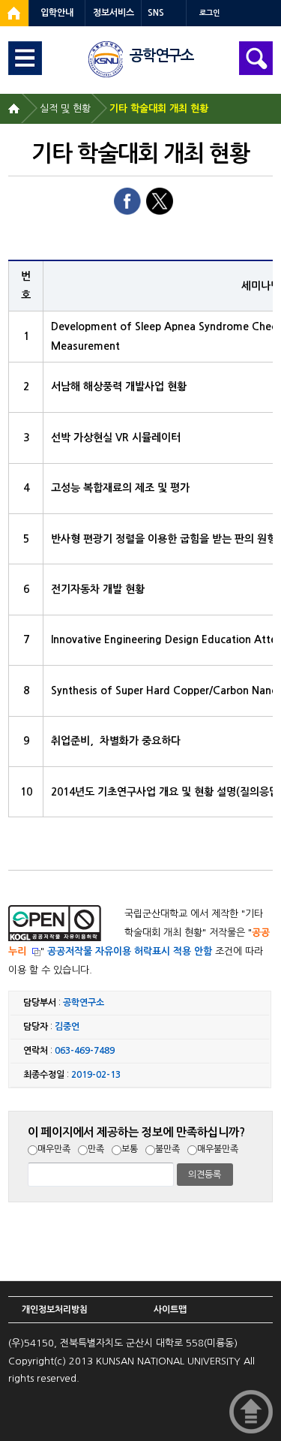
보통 (129, 1149)
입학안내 (56, 12)
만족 (96, 1149)
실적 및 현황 (65, 108)
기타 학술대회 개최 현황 (158, 108)
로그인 (209, 13)
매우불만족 (217, 1149)
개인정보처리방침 (55, 1309)
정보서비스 (113, 12)
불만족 (167, 1149)
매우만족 (53, 1149)
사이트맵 (170, 1309)
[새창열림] (14, 13)
